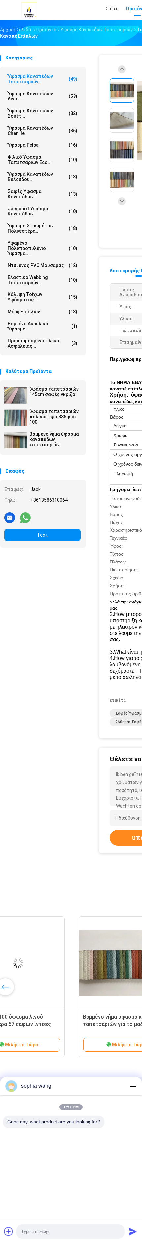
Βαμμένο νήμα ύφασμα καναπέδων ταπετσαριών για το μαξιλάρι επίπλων (51, 1024)
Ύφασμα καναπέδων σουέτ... (42, 113)
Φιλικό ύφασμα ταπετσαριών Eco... (42, 159)
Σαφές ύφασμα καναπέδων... (42, 194)
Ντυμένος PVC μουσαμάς (42, 265)
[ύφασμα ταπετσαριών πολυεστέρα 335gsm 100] (15, 418)
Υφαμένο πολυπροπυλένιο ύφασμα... (42, 248)
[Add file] (8, 1231)
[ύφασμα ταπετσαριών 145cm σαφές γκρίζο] (15, 395)
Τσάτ (42, 535)
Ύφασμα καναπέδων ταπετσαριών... (42, 79)
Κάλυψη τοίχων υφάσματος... (42, 297)
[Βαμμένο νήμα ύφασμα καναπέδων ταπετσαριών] (15, 440)
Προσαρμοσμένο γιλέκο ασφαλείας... (42, 343)
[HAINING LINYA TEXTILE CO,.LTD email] (9, 517)
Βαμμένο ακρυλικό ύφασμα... (42, 326)
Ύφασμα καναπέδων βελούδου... (42, 177)
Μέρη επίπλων (42, 311)
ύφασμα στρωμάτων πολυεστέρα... (42, 228)
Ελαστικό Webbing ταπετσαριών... (42, 280)
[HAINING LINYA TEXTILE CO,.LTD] (29, 10)
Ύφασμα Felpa (42, 145)
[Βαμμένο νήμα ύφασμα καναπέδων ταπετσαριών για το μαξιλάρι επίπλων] (51, 963)
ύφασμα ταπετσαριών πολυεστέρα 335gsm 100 (54, 417)
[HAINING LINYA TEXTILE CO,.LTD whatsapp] (25, 517)
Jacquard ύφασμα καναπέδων (42, 211)
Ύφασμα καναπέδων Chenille (42, 130)
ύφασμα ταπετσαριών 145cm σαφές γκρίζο (54, 391)
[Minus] (133, 1086)
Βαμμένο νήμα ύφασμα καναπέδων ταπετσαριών (54, 439)
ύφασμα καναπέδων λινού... (42, 96)
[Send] (132, 1231)
